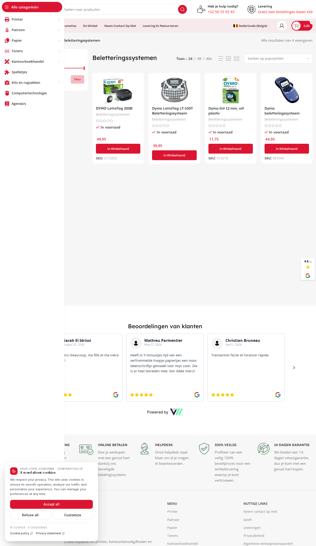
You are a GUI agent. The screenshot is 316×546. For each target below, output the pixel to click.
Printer (172, 511)
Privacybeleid (253, 535)
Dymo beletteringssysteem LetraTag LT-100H (282, 113)
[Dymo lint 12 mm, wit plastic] (230, 90)
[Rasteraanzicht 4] (236, 58)
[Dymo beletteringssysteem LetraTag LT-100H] (287, 90)
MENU (172, 503)
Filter (77, 79)
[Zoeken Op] (182, 9)
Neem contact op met (260, 511)
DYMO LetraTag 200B (114, 108)
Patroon (173, 519)
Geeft (247, 519)
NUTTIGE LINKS (255, 503)
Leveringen (252, 527)
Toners (172, 535)
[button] (118, 149)
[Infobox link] (217, 9)
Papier (172, 527)
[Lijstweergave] (220, 58)
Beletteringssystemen (113, 114)
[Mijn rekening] (282, 25)
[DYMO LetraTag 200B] (118, 90)
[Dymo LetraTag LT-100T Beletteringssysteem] (174, 90)
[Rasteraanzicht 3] (228, 58)
